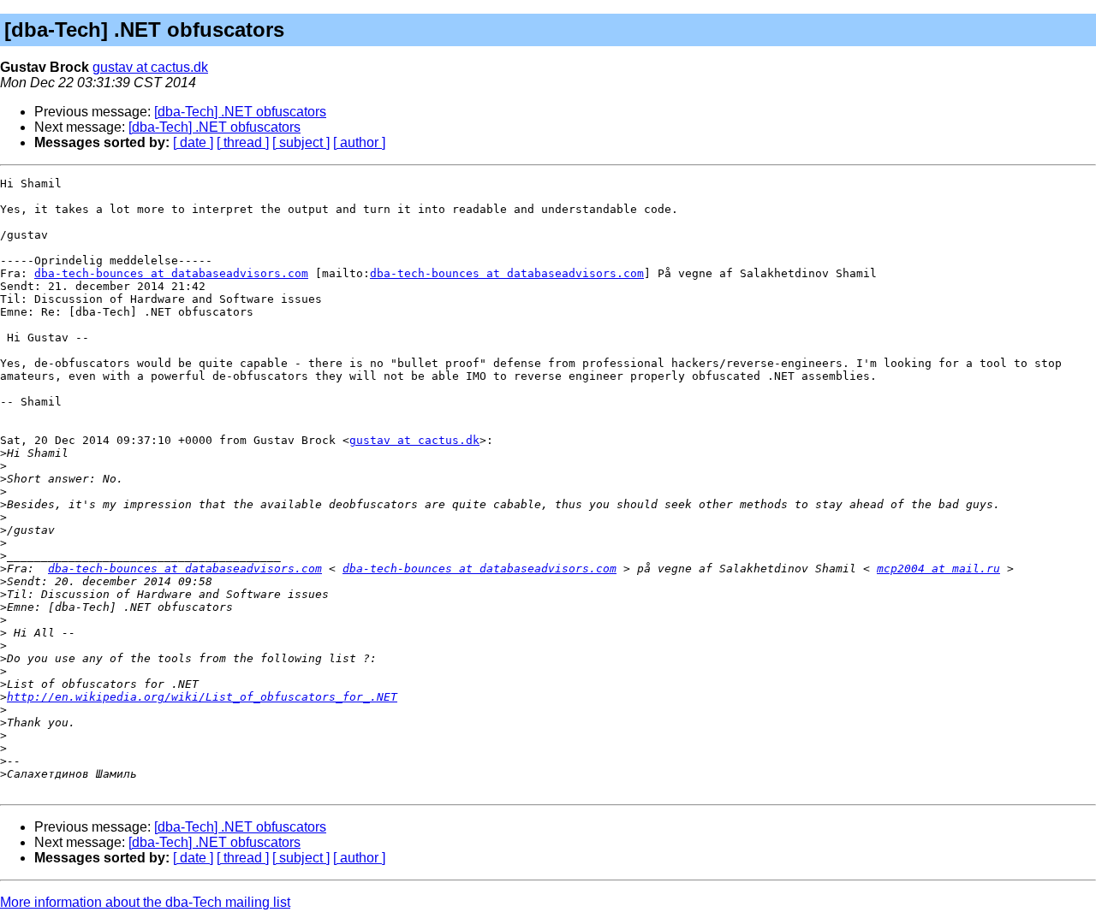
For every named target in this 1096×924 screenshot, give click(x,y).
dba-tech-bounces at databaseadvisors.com (171, 273)
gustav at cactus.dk (150, 67)
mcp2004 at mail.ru (938, 568)
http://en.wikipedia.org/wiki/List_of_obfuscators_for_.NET (202, 696)
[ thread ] (243, 142)
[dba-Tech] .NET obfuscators (240, 111)
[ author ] (359, 142)
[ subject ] (301, 142)
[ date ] (193, 142)
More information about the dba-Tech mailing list (145, 902)
